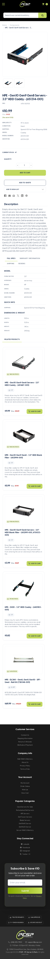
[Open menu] (3, 4)
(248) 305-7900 (16, 942)
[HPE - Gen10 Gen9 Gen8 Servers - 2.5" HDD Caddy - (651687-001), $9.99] (23, 363)
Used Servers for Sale (25, 807)
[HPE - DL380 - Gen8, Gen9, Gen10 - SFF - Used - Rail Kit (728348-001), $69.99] (23, 660)
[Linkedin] (22, 196)
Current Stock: (9, 152)
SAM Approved (35, 917)
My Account (25, 783)
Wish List (25, 790)
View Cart (25, 793)
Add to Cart (36, 411)
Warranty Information (30, 258)
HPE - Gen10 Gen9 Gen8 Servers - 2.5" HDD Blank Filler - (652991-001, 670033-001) (23, 532)
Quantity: (8, 159)
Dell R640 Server (25, 823)
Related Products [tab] (12, 339)
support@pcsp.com (35, 942)
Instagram (26, 851)
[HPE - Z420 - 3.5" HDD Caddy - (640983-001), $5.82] (23, 588)
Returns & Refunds (25, 742)
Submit (25, 890)
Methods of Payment (25, 745)
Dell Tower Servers (25, 817)
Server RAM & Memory (25, 830)
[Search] (42, 15)
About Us (25, 762)
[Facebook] (5, 196)
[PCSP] (25, 934)
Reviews (21, 263)
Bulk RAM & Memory (25, 759)
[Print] (14, 196)
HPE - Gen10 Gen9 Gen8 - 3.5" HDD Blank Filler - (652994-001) (23, 456)
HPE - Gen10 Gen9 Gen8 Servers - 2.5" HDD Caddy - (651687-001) (22, 383)
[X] (18, 196)
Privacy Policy (25, 766)
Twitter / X (26, 854)
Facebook (26, 847)
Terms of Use (25, 769)
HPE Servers (25, 813)
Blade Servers (25, 820)
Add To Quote (25, 183)
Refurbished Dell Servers (25, 810)
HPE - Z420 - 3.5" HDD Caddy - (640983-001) (23, 608)
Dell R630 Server (25, 827)
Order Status (25, 786)
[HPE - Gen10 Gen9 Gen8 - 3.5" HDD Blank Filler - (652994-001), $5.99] (23, 435)
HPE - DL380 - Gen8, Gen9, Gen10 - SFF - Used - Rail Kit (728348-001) (23, 680)
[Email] (9, 196)
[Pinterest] (26, 196)
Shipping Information (25, 738)
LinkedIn (26, 844)
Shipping (10, 263)
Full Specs (11, 258)
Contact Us (25, 735)
